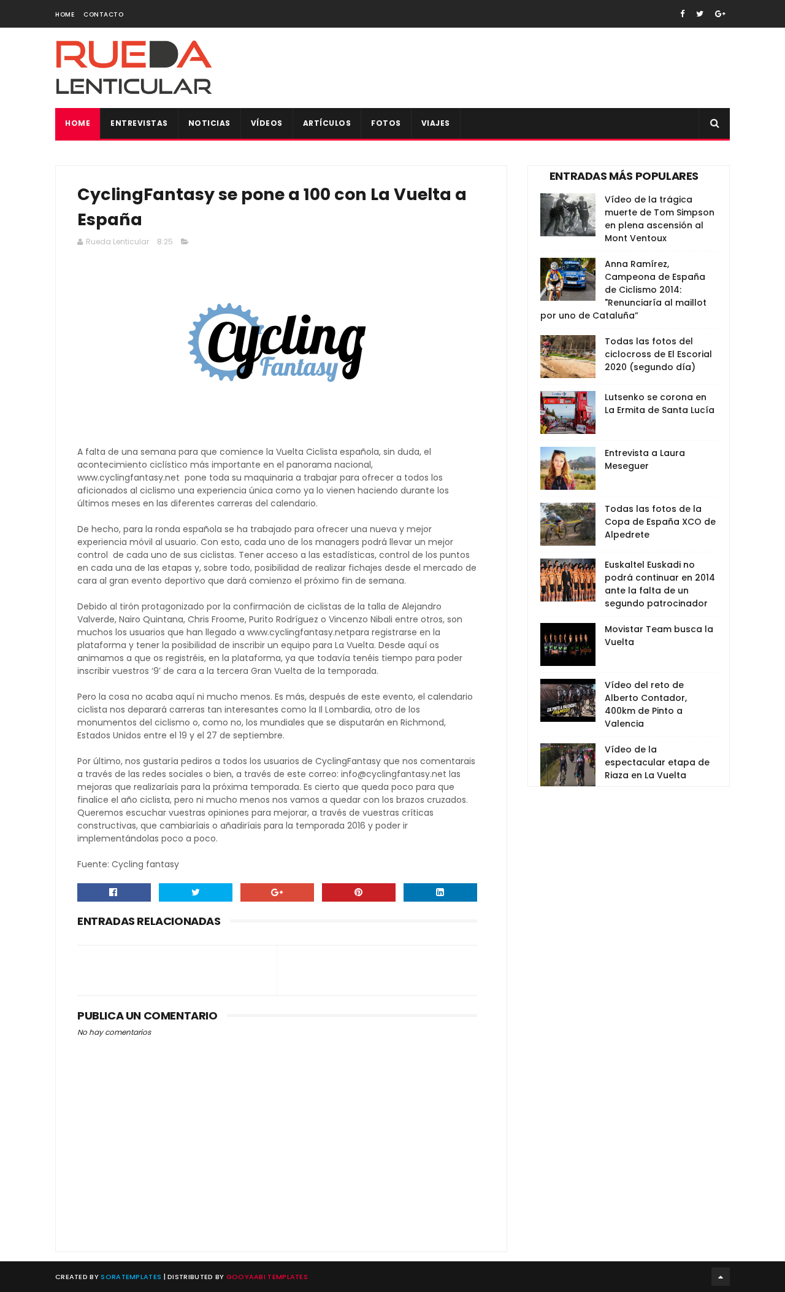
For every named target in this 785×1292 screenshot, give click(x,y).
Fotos (386, 123)
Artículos (327, 123)
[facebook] (682, 14)
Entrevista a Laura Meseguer (645, 459)
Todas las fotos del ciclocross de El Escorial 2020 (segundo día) (658, 354)
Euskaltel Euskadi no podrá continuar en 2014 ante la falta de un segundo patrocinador (660, 584)
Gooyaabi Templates (267, 1277)
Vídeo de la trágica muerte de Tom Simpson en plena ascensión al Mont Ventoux (659, 218)
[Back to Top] (720, 1276)
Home (64, 14)
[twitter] (700, 14)
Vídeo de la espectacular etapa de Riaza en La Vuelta (657, 762)
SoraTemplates (131, 1277)
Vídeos (267, 123)
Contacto (103, 14)
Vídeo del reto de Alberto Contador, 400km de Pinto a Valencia (646, 704)
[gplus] (720, 14)
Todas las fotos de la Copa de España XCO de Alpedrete (660, 522)
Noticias (209, 123)
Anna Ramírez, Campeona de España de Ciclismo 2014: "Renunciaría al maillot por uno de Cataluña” (623, 290)
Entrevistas (139, 123)
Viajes (435, 123)
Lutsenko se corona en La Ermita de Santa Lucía (659, 403)
